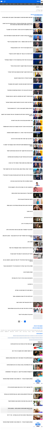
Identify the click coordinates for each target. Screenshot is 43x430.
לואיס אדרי (2, 330)
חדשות (37, 4)
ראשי (41, 4)
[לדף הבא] (19, 321)
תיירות (3, 4)
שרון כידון (32, 330)
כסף (17, 4)
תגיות (38, 1)
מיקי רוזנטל (12, 331)
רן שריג (29, 331)
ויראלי (25, 4)
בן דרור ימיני (25, 331)
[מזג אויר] (5, 1)
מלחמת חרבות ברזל (39, 331)
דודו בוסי (28, 330)
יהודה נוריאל (25, 330)
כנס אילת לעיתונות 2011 (18, 330)
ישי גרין (6, 330)
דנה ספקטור (7, 331)
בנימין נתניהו (36, 330)
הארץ (20, 331)
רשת (39, 330)
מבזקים (33, 4)
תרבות (21, 4)
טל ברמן (2, 331)
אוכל (10, 4)
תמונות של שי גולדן (38, 326)
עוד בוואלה (40, 342)
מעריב (41, 330)
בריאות (14, 4)
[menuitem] (37, 4)
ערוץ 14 (33, 331)
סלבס (7, 4)
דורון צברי (9, 330)
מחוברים (12, 330)
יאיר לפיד (16, 331)
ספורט (29, 4)
